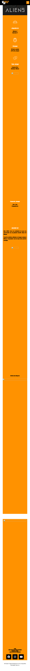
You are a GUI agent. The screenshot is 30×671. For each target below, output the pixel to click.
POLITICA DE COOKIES (15, 652)
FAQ (15, 648)
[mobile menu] (27, 2)
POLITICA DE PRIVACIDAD (15, 649)
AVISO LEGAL (15, 651)
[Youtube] (21, 656)
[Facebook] (8, 656)
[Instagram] (15, 656)
